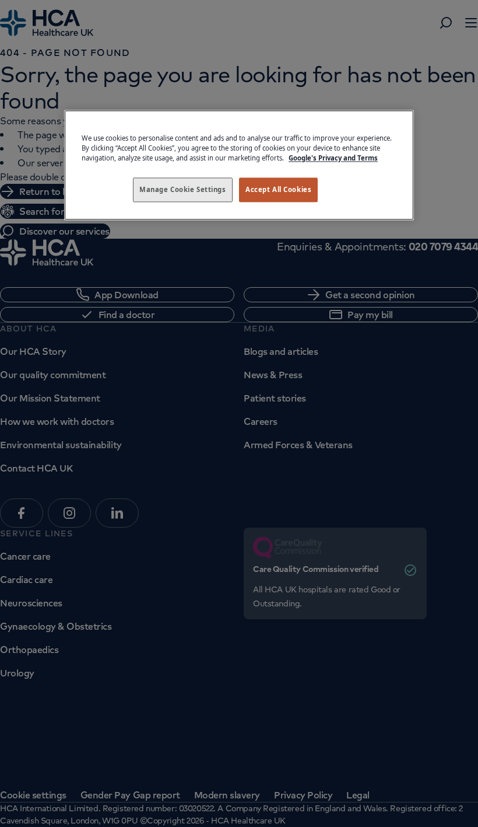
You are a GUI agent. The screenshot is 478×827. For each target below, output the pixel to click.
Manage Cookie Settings (182, 189)
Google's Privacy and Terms (333, 157)
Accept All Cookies (278, 189)
